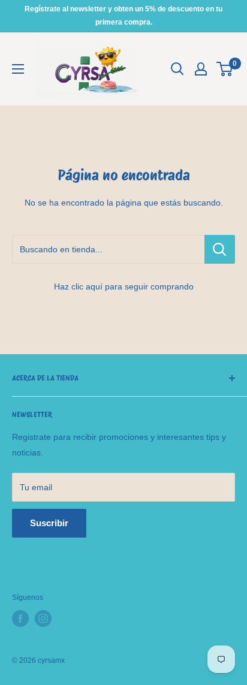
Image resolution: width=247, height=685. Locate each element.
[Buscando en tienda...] (219, 249)
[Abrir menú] (18, 69)
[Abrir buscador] (177, 69)
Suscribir (49, 523)
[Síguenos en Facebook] (20, 618)
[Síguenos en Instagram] (43, 618)
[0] (225, 69)
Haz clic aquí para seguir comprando (124, 286)
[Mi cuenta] (201, 69)
